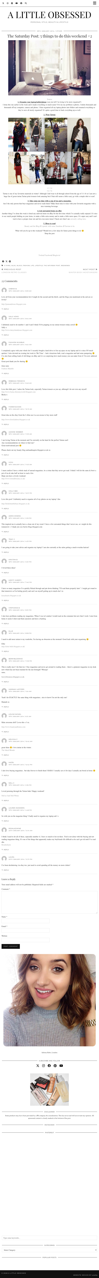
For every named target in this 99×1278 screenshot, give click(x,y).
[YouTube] (17, 3)
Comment (6, 889)
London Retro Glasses (14, 270)
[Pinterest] (12, 3)
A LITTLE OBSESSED (49, 14)
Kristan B (13, 560)
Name (4, 916)
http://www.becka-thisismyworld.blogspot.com (19, 392)
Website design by (85, 1275)
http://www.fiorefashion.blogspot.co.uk (16, 419)
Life (32, 265)
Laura (11, 857)
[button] (95, 3)
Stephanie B (14, 608)
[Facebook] (21, 3)
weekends (65, 265)
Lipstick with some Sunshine (51, 226)
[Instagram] (8, 3)
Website (4, 936)
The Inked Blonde (8, 750)
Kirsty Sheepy (15, 580)
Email (4, 926)
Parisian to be (70, 226)
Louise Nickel (15, 714)
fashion (26, 265)
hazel (11, 762)
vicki (11, 462)
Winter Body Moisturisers (83, 270)
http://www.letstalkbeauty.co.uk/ (13, 478)
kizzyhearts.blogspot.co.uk (11, 595)
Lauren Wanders (17, 808)
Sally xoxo (14, 316)
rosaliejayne (15, 828)
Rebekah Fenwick (17, 381)
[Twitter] (3, 3)
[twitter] (37, 1066)
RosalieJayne (6, 844)
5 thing (7, 265)
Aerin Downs (15, 516)
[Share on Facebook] (3, 261)
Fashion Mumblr (16, 342)
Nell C (11, 783)
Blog (13, 265)
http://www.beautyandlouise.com (13, 727)
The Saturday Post (52, 265)
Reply (6, 309)
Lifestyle (39, 265)
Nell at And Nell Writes (10, 795)
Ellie (11, 631)
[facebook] (49, 1066)
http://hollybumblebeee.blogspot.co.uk (16, 503)
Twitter (41, 255)
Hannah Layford (16, 689)
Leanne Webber (16, 432)
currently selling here (78, 219)
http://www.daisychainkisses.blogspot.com (17, 330)
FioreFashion (15, 407)
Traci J (12, 539)
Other (59, 31)
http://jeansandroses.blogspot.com (14, 304)
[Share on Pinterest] (10, 261)
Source (49, 99)
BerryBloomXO (16, 659)
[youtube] (61, 1066)
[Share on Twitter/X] (6, 261)
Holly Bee (13, 491)
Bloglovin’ (57, 255)
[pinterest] (55, 1066)
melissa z (13, 739)
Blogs (19, 265)
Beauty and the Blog (31, 226)
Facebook (48, 255)
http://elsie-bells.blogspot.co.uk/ (13, 646)
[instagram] (43, 1066)
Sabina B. (13, 289)
